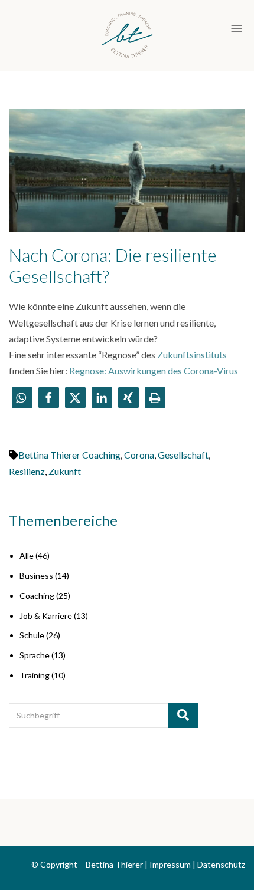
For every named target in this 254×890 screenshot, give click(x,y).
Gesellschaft (183, 454)
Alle (26, 556)
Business (36, 576)
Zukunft (64, 471)
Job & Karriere (45, 616)
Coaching (36, 596)
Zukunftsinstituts (192, 354)
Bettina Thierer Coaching (69, 454)
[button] (22, 397)
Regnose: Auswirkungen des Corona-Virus (153, 370)
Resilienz (27, 471)
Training (34, 675)
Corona (139, 454)
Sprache (34, 655)
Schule (31, 635)
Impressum (170, 864)
